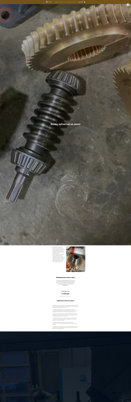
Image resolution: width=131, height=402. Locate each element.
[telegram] (84, 2)
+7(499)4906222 (80, 1)
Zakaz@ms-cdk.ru (80, 2)
